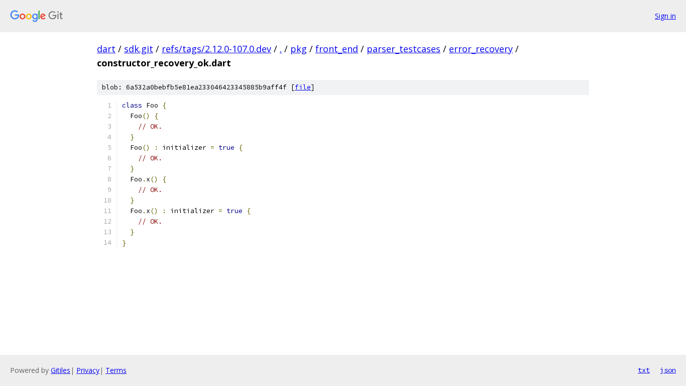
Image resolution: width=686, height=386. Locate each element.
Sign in (665, 16)
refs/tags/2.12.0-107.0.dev (216, 49)
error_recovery (481, 49)
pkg (298, 49)
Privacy (87, 370)
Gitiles (60, 370)
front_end (336, 49)
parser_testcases (403, 49)
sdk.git (138, 49)
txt (644, 369)
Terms (116, 370)
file (303, 87)
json (668, 369)
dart (106, 49)
